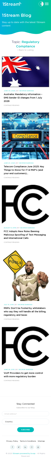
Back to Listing (26, 50)
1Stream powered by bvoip (24, 453)
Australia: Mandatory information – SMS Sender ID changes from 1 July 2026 (23, 98)
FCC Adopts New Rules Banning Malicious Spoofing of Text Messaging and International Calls (25, 235)
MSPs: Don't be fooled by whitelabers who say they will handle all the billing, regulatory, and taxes (25, 311)
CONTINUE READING (11, 105)
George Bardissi (26, 91)
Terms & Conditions (28, 441)
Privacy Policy (12, 441)
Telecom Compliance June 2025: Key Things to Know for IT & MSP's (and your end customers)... (24, 170)
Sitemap (41, 441)
